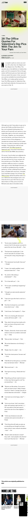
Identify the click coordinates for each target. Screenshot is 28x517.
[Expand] (20, 503)
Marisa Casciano (8, 55)
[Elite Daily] (4, 2)
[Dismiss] (25, 503)
